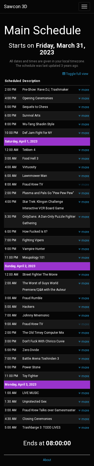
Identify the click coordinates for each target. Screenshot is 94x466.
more (85, 90)
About (47, 460)
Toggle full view (76, 74)
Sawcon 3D (15, 6)
